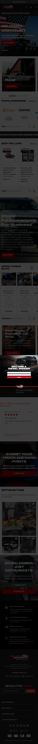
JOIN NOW (19, 377)
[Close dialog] (36, 356)
